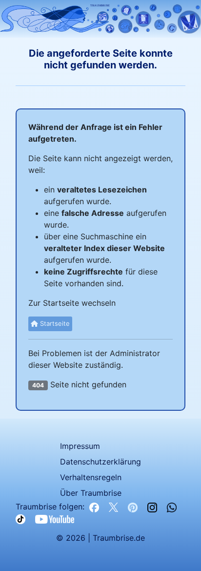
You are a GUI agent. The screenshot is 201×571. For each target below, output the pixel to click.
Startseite (54, 323)
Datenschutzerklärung (100, 461)
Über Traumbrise (90, 493)
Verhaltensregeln (90, 477)
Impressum (80, 446)
